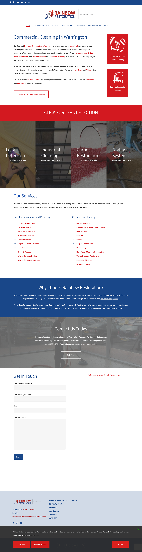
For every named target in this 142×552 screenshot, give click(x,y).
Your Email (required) (23, 394)
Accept (120, 544)
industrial (74, 46)
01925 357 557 (33, 80)
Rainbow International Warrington (104, 375)
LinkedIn (20, 83)
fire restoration (39, 56)
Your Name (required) (23, 383)
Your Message (20, 417)
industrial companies (109, 299)
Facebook (90, 80)
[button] (31, 94)
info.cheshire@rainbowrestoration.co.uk (29, 516)
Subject (17, 406)
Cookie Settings (40, 544)
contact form (76, 344)
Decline (22, 544)
